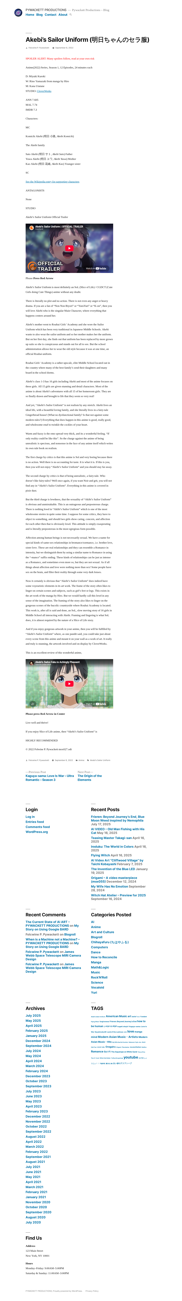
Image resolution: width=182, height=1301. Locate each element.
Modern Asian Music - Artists (118, 1036)
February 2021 (36, 1192)
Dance (96, 952)
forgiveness (104, 1021)
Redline (144, 1047)
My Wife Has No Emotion (109, 886)
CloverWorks (44, 91)
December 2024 (38, 1041)
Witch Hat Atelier (105, 1058)
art (129, 1016)
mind (94, 1036)
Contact (50, 14)
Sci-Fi (107, 1051)
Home (30, 14)
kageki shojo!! (123, 1026)
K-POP (113, 1026)
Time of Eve (141, 1052)
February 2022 (37, 1152)
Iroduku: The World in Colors (112, 846)
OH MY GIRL (101, 1047)
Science (97, 982)
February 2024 (37, 1071)
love (130, 1031)
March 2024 (35, 1066)
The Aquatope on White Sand (124, 1052)
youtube (131, 1057)
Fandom (143, 1017)
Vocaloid (97, 987)
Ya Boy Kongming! (117, 1058)
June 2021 (33, 1172)
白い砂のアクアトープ (122, 1063)
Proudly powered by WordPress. (68, 1291)
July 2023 (33, 1091)
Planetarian (125, 1047)
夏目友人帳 (109, 1063)
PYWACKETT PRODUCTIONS (46, 10)
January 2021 (36, 1197)
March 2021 (34, 1187)
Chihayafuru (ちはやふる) (110, 942)
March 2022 (35, 1146)
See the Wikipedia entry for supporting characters (52, 181)
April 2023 (34, 1106)
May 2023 (33, 1101)
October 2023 (36, 1081)
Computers (99, 947)
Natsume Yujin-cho (135, 1042)
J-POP (107, 1026)
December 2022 (38, 1116)
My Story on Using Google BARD (52, 927)
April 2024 (34, 1061)
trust (97, 1058)
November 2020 (38, 1202)
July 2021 (33, 1167)
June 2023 (34, 1096)
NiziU (143, 1042)
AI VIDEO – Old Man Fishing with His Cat (117, 831)
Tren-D (93, 1058)
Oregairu (110, 1046)
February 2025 (37, 1031)
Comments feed (38, 827)
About (62, 14)
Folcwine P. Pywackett (39, 48)
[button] (70, 14)
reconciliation (135, 1047)
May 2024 (33, 1056)
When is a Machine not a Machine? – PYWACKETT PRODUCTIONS (53, 941)
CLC (138, 1017)
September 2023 (38, 1086)
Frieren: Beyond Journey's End (123, 1021)
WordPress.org (37, 832)
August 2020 (36, 1217)
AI (92, 922)
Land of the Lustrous (115, 1032)
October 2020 (36, 1207)
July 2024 (33, 1051)
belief (134, 1017)
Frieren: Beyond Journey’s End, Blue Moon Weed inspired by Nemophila (117, 818)
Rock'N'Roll (99, 977)
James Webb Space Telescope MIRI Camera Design (53, 955)
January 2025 (36, 1036)
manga (138, 1031)
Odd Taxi (94, 1047)
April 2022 (34, 1142)
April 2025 (34, 1026)
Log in (30, 817)
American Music (116, 1016)
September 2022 (38, 1131)
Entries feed (35, 822)
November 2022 (38, 1121)
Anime (81, 760)
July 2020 (33, 1222)
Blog (39, 14)
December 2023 (38, 1076)
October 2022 (36, 1126)
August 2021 (35, 1162)
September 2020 (38, 1212)
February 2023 (37, 1111)
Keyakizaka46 (100, 1032)
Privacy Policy (92, 1291)
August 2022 (35, 1136)
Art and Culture (102, 932)
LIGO (125, 1032)
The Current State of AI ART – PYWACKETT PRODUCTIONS (48, 923)
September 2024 (38, 1046)
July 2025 (33, 1015)
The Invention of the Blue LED (113, 869)
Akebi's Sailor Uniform (100, 760)
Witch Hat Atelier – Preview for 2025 (118, 895)
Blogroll (70, 934)
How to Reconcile (104, 957)
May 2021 (33, 1177)
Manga (96, 962)
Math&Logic (100, 967)
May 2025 (33, 1020)
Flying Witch (100, 855)
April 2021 (33, 1182)
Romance (97, 1051)
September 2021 (38, 1157)
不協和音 (102, 1063)
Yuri (94, 992)
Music (95, 972)
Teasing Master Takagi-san (111, 838)
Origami (118, 1047)
